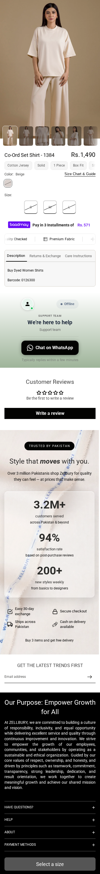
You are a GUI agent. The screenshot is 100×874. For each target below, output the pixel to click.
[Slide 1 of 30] (10, 136)
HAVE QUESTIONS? (18, 807)
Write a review (50, 413)
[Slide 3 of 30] (42, 136)
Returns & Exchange (45, 256)
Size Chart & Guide (80, 174)
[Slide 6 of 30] (91, 136)
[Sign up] (90, 677)
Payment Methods (20, 845)
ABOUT (9, 832)
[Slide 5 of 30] (74, 136)
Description (16, 256)
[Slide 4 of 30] (58, 136)
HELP (8, 820)
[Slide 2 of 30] (26, 136)
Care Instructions (78, 256)
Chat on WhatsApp (54, 347)
